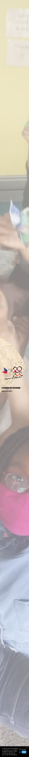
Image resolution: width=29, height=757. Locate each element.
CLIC (24, 752)
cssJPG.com (7, 750)
